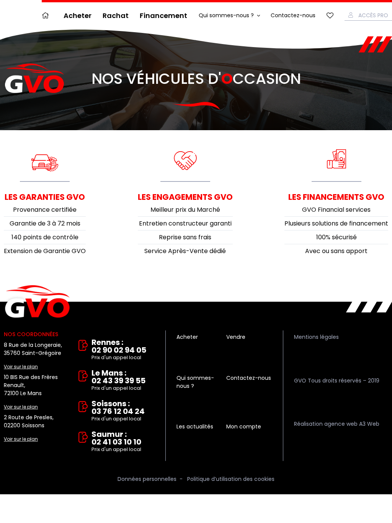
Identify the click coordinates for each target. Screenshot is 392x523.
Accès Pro (373, 15)
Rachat (116, 15)
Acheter (77, 15)
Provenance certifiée (45, 209)
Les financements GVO (336, 197)
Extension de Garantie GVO (45, 251)
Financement (163, 15)
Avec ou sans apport (336, 251)
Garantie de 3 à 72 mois (45, 223)
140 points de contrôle (44, 237)
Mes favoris (330, 15)
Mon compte (243, 426)
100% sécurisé (336, 237)
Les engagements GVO (185, 197)
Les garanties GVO (45, 197)
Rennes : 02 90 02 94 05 (118, 349)
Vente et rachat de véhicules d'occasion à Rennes (37, 301)
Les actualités (194, 426)
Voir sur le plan (21, 366)
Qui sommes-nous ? (226, 15)
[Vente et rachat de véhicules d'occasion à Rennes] (34, 78)
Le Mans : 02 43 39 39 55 (118, 380)
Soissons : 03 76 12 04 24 (118, 411)
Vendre (235, 337)
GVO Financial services (336, 209)
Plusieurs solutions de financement (336, 223)
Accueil (47, 15)
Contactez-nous (293, 15)
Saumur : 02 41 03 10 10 (116, 441)
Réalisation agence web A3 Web (336, 424)
